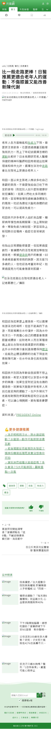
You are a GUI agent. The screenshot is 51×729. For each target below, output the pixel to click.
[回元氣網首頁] (10, 3)
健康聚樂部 (21, 713)
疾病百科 (43, 713)
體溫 (45, 349)
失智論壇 (24, 9)
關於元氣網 (9, 713)
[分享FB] (6, 14)
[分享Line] (19, 14)
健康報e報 (27, 700)
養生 (13, 9)
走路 (45, 166)
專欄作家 (35, 718)
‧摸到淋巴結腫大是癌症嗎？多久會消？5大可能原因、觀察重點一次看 (25, 467)
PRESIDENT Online (28, 415)
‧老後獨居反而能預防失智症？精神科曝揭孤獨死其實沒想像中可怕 (25, 453)
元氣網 (10, 66)
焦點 (4, 9)
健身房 (23, 255)
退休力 (15, 718)
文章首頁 (24, 718)
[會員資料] (43, 3)
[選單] (47, 3)
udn (4, 66)
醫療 (35, 9)
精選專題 (32, 713)
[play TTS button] (14, 135)
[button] (47, 9)
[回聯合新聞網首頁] (4, 4)
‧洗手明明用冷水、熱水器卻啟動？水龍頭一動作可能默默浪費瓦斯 (25, 439)
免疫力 (32, 143)
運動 (5, 156)
